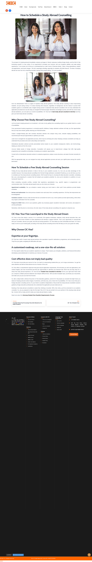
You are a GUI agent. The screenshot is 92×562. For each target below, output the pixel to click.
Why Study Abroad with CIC (32, 332)
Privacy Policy (45, 336)
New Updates (30, 321)
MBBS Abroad (30, 337)
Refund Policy (45, 338)
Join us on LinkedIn (46, 326)
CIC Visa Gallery (31, 323)
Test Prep (40, 7)
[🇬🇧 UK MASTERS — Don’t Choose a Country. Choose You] (8, 499)
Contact (70, 7)
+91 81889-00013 (75, 319)
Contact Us (44, 328)
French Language (60, 325)
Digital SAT (59, 327)
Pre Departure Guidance (33, 343)
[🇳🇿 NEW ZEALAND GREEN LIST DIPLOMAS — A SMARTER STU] (8, 389)
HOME (21, 7)
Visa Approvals (32, 7)
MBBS (54, 7)
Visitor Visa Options (32, 341)
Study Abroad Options (32, 329)
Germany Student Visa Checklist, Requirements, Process (38, 295)
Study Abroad (47, 7)
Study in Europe (31, 335)
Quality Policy (45, 340)
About (25, 7)
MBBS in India (30, 339)
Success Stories (31, 319)
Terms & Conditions (46, 333)
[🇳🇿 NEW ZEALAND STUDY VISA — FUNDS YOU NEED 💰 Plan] (21, 383)
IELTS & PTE (59, 320)
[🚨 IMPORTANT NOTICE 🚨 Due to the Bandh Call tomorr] (15, 357)
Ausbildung (30, 346)
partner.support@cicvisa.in (77, 329)
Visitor (60, 7)
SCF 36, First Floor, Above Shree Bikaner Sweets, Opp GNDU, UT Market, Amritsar (79, 324)
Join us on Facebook (46, 321)
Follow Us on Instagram (47, 319)
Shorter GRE (59, 329)
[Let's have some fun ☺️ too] (15, 454)
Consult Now (73, 334)
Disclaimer (44, 342)
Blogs (65, 7)
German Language (60, 323)
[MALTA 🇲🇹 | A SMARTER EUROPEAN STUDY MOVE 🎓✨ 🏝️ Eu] (21, 502)
